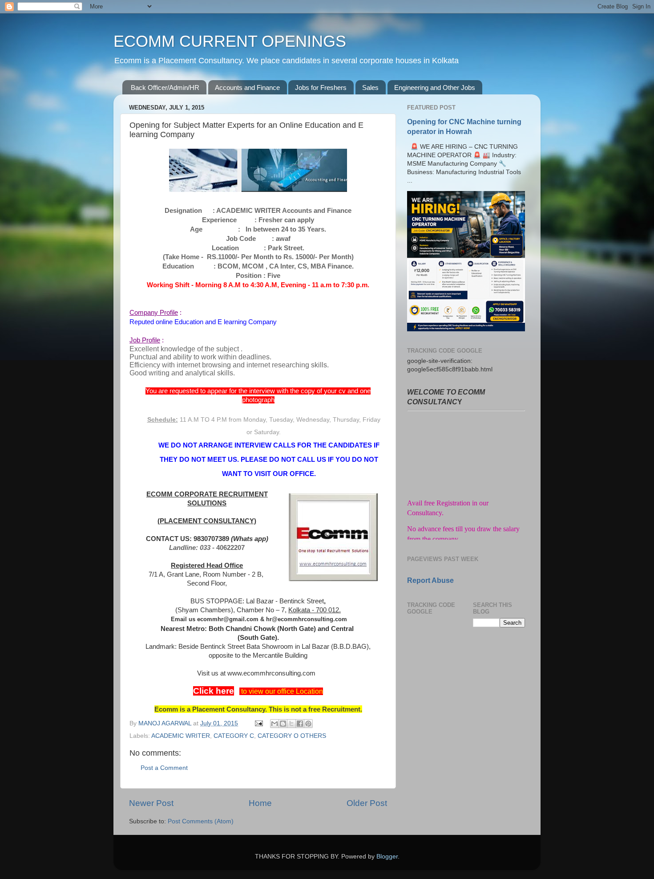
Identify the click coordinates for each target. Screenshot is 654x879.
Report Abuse (430, 580)
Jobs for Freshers (321, 87)
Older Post (367, 803)
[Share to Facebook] (299, 723)
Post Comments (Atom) (201, 821)
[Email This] (274, 723)
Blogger (387, 856)
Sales (370, 87)
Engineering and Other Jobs (434, 87)
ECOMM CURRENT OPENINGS (229, 41)
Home (260, 803)
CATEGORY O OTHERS (292, 735)
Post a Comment (164, 768)
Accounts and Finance (247, 87)
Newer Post (151, 803)
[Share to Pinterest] (308, 723)
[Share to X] (291, 723)
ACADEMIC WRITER (180, 735)
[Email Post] (258, 723)
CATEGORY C (234, 735)
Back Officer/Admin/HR (165, 87)
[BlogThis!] (283, 723)
